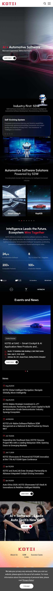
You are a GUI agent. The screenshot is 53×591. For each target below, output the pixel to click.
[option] (26, 53)
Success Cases (37, 555)
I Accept (26, 586)
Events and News (27, 300)
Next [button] (52, 152)
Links (26, 557)
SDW (24, 555)
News (5, 378)
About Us (14, 555)
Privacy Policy (28, 580)
